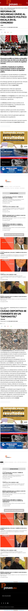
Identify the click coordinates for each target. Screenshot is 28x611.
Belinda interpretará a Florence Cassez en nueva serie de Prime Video (13, 216)
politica (12, 188)
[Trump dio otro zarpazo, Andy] (14, 265)
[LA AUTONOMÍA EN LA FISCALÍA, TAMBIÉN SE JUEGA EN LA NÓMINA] (14, 243)
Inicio (1, 8)
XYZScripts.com (21, 610)
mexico (11, 186)
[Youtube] (7, 603)
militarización (16, 186)
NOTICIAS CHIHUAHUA (5, 188)
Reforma (17, 188)
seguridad (22, 188)
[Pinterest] (8, 32)
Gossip (4, 214)
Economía (4, 222)
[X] (4, 32)
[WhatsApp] (11, 32)
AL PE (3, 29)
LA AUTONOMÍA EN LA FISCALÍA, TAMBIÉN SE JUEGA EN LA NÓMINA (12, 197)
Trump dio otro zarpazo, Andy (10, 206)
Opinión (4, 195)
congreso (6, 186)
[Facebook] (1, 32)
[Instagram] (3, 603)
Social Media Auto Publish (8, 610)
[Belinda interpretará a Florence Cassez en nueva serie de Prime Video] (14, 287)
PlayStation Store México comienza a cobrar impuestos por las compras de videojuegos (12, 225)
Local (5, 8)
